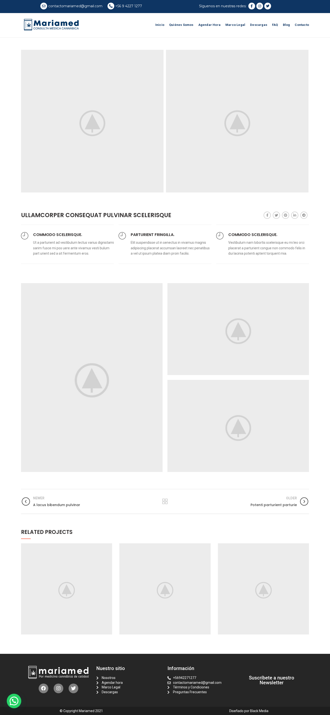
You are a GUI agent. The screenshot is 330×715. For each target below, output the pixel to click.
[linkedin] (294, 215)
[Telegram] (304, 215)
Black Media (259, 711)
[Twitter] (267, 6)
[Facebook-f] (251, 6)
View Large (108, 547)
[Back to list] (165, 501)
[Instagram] (259, 6)
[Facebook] (267, 215)
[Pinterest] (285, 215)
